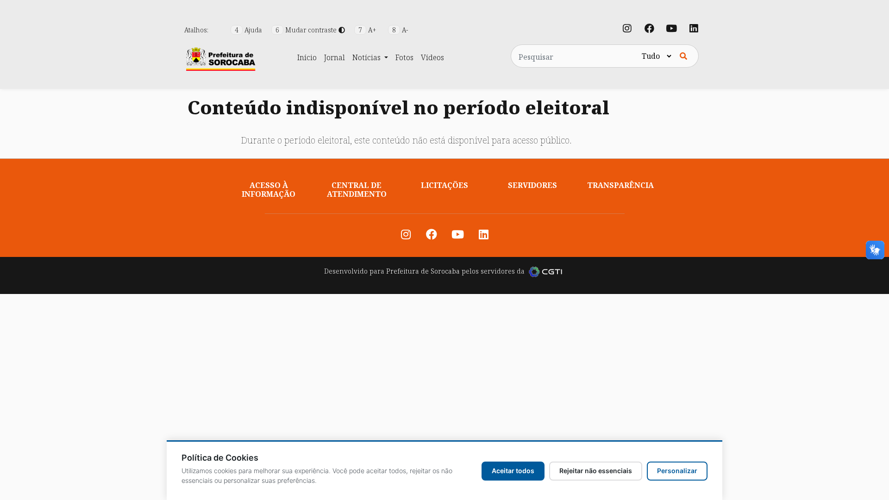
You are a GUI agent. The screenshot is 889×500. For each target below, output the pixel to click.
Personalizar (677, 471)
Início (307, 57)
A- (400, 29)
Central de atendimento (357, 189)
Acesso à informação (268, 189)
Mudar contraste (306, 29)
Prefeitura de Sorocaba (423, 271)
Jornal (334, 57)
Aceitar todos (513, 471)
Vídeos (432, 57)
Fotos (404, 57)
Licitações (444, 185)
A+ (368, 29)
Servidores (532, 185)
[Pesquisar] (683, 56)
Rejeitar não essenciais (595, 471)
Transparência (620, 185)
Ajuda (249, 29)
